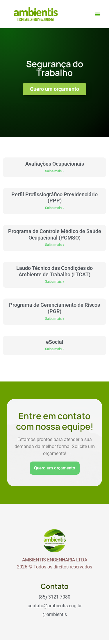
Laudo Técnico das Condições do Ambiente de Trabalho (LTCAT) (54, 271)
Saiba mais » (54, 171)
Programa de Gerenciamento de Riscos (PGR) (54, 308)
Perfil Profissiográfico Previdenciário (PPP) (54, 197)
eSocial (54, 342)
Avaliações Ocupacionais (54, 164)
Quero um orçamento (54, 468)
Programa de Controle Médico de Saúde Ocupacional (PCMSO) (54, 234)
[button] (97, 14)
